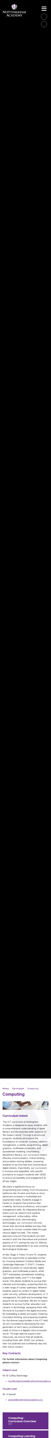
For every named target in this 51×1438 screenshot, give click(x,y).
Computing (32, 1088)
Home (6, 1088)
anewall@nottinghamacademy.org (25, 1399)
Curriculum (18, 1088)
